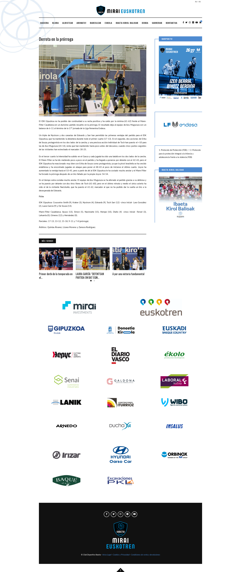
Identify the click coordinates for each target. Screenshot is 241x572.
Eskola (108, 22)
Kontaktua (171, 22)
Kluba (55, 22)
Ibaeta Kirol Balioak (127, 22)
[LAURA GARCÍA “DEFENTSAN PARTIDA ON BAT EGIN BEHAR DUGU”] (93, 258)
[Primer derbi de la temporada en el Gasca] (56, 258)
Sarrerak (157, 22)
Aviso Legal (106, 555)
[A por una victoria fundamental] (129, 258)
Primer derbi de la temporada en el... (56, 275)
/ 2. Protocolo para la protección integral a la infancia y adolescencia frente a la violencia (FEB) (180, 153)
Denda (145, 22)
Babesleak (95, 22)
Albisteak (67, 22)
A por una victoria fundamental (128, 274)
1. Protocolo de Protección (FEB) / (174, 150)
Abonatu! (81, 22)
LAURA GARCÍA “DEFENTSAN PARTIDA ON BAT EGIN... (90, 275)
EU (196, 2)
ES (200, 2)
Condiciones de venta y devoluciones (145, 555)
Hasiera (44, 22)
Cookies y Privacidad (121, 555)
